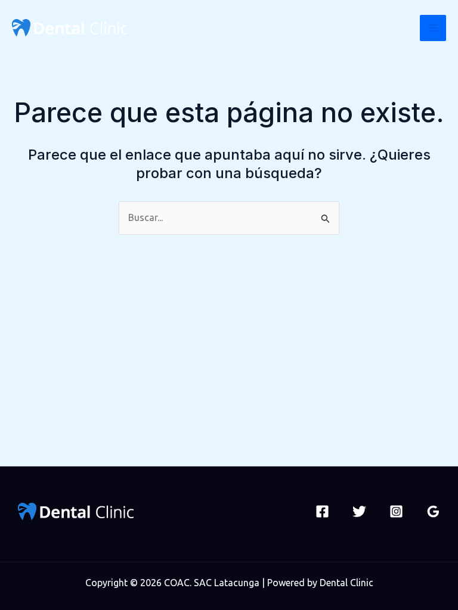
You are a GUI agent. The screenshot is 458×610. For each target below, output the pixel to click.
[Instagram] (396, 511)
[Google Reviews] (433, 511)
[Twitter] (359, 511)
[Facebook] (322, 511)
